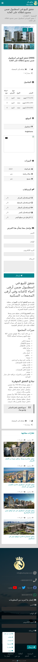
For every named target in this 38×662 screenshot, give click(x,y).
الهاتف (32, 242)
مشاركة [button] (28, 73)
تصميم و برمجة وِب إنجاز (19, 660)
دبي (35, 656)
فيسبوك (30, 588)
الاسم (32, 233)
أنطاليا (20, 654)
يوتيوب (10, 588)
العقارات (26, 16)
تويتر (20, 588)
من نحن (17, 656)
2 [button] (30, 69)
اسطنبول (29, 440)
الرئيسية (33, 16)
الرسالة (31, 259)
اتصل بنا (7, 656)
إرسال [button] (18, 275)
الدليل (27, 656)
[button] (30, 30)
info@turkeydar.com (25, 573)
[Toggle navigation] (2, 3)
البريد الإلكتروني (29, 250)
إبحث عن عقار (8, 633)
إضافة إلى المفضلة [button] (18, 69)
